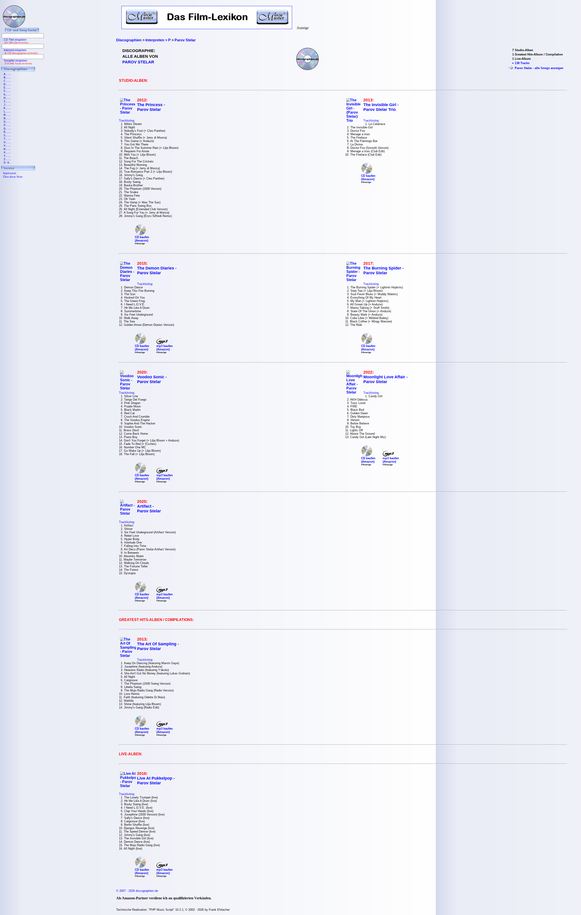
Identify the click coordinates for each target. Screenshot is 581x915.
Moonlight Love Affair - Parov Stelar (385, 379)
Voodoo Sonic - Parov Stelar (152, 379)
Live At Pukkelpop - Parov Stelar (156, 780)
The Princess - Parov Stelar (151, 107)
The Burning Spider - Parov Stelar (383, 270)
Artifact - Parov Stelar (149, 508)
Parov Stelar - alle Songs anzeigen (539, 68)
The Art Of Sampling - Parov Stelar (158, 646)
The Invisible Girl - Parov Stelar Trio (381, 107)
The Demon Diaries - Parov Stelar (157, 270)
